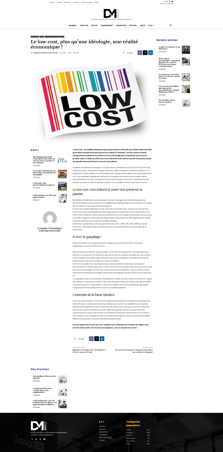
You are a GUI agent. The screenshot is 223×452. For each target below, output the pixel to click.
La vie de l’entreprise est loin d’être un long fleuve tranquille (44, 173)
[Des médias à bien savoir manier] (62, 379)
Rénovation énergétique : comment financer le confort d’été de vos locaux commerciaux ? (169, 62)
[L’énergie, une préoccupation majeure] (62, 186)
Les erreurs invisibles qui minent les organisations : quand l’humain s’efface (169, 89)
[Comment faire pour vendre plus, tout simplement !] (62, 391)
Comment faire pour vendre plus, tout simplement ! (42, 390)
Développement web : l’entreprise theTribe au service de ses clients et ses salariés (44, 160)
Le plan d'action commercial (54, 36)
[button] (171, 25)
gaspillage (148, 215)
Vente (42, 36)
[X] (169, 1)
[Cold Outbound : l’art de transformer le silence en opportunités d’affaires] (62, 403)
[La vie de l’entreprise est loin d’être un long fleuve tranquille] (62, 174)
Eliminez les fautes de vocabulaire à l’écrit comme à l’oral (89, 351)
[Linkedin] (167, 1)
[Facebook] (164, 1)
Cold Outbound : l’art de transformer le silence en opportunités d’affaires (45, 403)
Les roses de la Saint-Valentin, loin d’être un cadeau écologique (134, 351)
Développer (34, 36)
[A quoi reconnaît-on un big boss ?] (186, 50)
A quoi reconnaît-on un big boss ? (169, 48)
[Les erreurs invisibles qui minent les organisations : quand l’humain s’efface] (186, 89)
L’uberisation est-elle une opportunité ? (44, 196)
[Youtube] (172, 1)
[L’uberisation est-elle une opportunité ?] (62, 198)
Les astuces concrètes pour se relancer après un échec (169, 76)
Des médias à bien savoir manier (44, 377)
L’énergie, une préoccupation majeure (44, 184)
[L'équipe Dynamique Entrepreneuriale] (50, 218)
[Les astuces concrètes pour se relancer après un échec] (186, 77)
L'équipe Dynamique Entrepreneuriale (45, 53)
